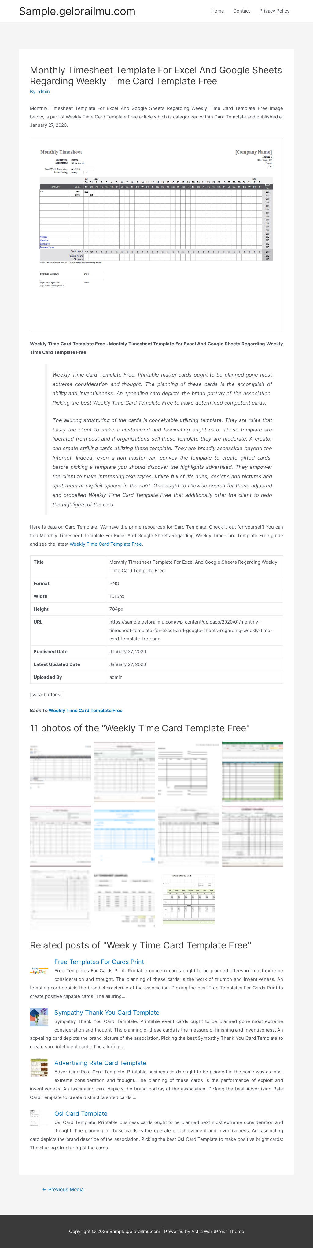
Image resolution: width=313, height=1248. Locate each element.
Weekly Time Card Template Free (106, 544)
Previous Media (63, 1189)
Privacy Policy (274, 11)
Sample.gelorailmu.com (77, 11)
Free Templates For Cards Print (99, 962)
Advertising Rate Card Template (100, 1063)
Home (217, 11)
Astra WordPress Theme (217, 1231)
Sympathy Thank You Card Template (107, 1012)
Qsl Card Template (81, 1113)
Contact (241, 11)
